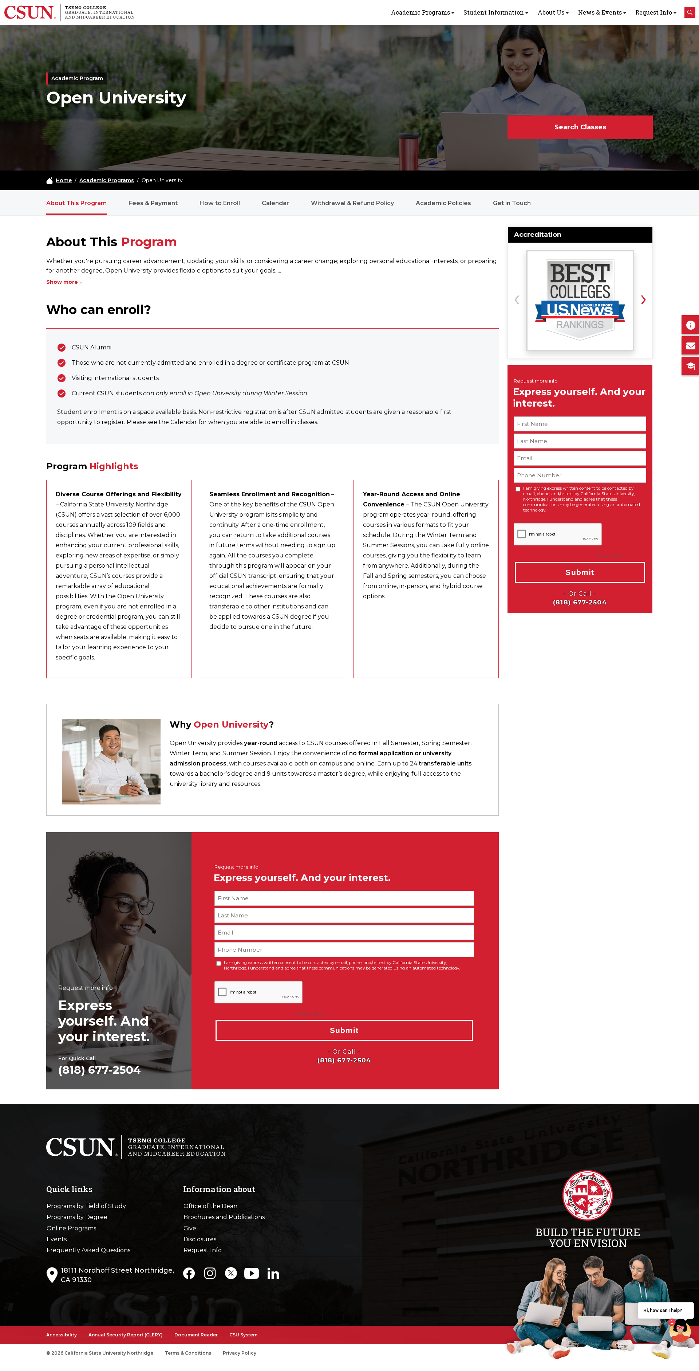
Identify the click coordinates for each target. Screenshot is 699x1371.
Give (189, 1228)
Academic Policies (443, 203)
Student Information (493, 12)
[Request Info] (690, 324)
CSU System (243, 1334)
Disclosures (199, 1239)
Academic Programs (420, 12)
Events (57, 1239)
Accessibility (61, 1334)
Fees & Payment (153, 203)
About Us (551, 12)
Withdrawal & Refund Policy (352, 203)
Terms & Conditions (188, 1353)
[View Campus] (690, 366)
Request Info (653, 12)
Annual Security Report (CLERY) (125, 1334)
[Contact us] (690, 345)
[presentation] (516, 297)
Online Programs (71, 1228)
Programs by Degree (77, 1217)
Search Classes (580, 127)
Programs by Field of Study (86, 1206)
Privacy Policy (239, 1353)
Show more (62, 282)
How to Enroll (220, 203)
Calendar (275, 203)
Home (64, 180)
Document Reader (196, 1334)
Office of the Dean (210, 1206)
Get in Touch (512, 203)
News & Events (600, 12)
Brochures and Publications (224, 1217)
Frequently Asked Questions (88, 1250)
